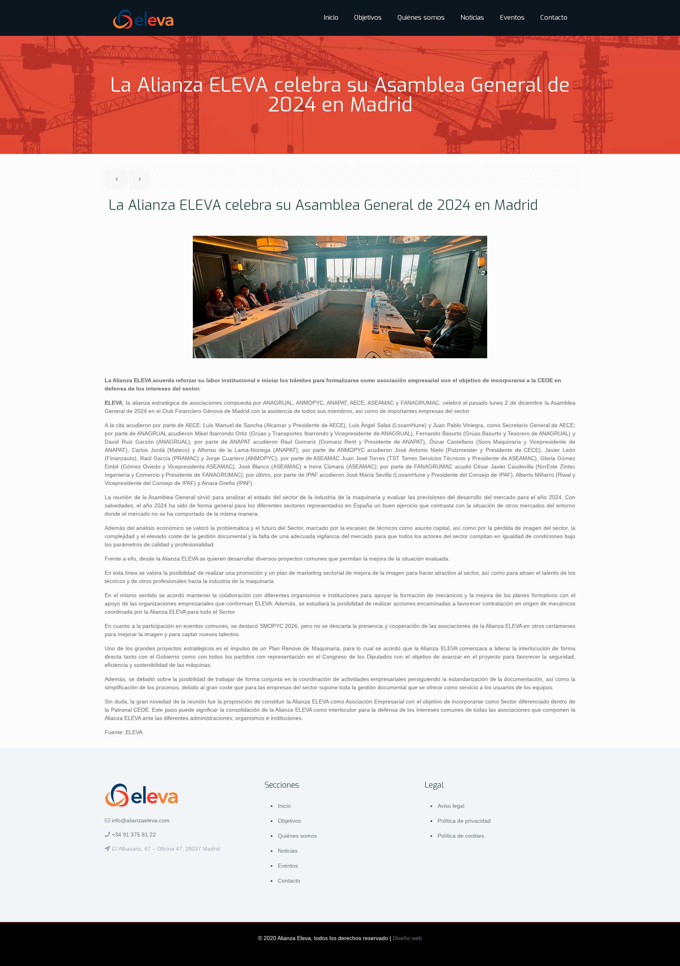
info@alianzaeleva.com (141, 820)
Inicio (284, 806)
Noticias (288, 851)
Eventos (288, 865)
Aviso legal (451, 806)
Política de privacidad (464, 821)
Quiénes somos (297, 836)
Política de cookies (461, 836)
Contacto (289, 880)
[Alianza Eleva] (144, 17)
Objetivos (289, 821)
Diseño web (407, 938)
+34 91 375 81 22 (134, 834)
